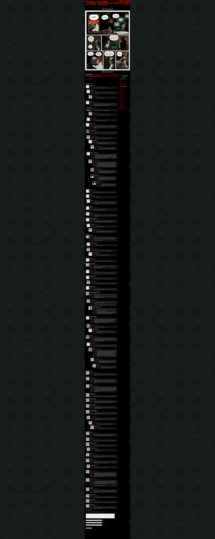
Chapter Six (96, 76)
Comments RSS (115, 82)
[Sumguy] (88, 225)
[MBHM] (87, 208)
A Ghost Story (121, 107)
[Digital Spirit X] (87, 400)
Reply (100, 96)
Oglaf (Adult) (121, 83)
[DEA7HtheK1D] (87, 318)
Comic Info (87, 7)
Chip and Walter (121, 103)
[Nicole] (87, 236)
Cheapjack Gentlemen (122, 108)
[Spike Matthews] (87, 480)
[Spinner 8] (88, 344)
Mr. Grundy (94, 75)
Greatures (121, 80)
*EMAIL (106, 522)
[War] (87, 214)
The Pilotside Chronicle (123, 88)
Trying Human (121, 97)
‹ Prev (106, 9)
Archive (92, 7)
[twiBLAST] (87, 86)
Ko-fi (111, 7)
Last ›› (112, 9)
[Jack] (87, 460)
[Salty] (87, 373)
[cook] (87, 102)
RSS (113, 7)
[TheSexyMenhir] (87, 444)
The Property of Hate (122, 93)
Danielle (91, 377)
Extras (101, 7)
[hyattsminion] (87, 265)
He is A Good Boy (122, 91)
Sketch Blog (106, 7)
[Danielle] (87, 378)
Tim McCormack (94, 117)
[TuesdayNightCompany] (87, 293)
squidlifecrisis (93, 270)
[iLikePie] (87, 489)
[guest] (87, 433)
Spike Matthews (93, 478)
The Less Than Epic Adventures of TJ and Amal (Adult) (124, 101)
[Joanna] (87, 260)
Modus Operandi (122, 105)
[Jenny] (87, 337)
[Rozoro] (87, 125)
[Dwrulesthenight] (87, 219)
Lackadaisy (121, 99)
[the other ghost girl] (88, 153)
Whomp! (120, 81)
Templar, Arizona (122, 98)
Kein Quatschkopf (98, 168)
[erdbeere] (92, 176)
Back (120, 92)
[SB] (88, 109)
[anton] (87, 439)
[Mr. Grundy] (90, 97)
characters (97, 7)
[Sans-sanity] (87, 288)
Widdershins (121, 90)
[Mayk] (87, 386)
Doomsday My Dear (122, 94)
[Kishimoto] (87, 506)
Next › (109, 9)
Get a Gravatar (107, 522)
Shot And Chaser (122, 96)
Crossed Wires (121, 87)
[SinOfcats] (87, 395)
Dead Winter (121, 104)
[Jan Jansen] (87, 496)
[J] (87, 472)
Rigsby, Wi (121, 109)
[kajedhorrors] (87, 277)
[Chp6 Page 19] (107, 70)
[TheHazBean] (90, 141)
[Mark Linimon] (87, 406)
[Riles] (87, 196)
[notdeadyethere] (87, 131)
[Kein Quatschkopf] (92, 170)
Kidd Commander (122, 106)
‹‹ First (103, 9)
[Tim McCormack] (88, 119)
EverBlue (120, 89)
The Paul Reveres (122, 95)
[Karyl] (87, 454)
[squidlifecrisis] (87, 271)
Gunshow (120, 82)
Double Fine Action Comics (123, 84)
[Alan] (87, 191)
